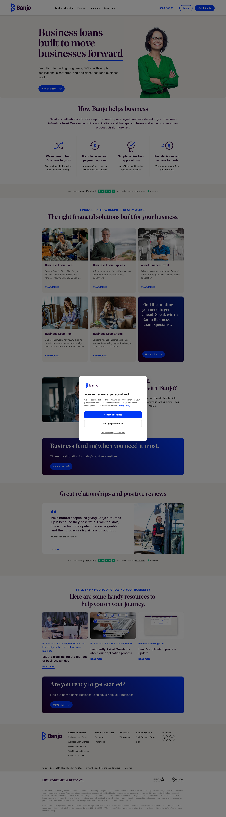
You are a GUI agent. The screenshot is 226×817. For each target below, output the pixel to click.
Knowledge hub (66, 643)
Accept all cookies (113, 414)
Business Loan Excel (77, 737)
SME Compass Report (146, 737)
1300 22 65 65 (166, 8)
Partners (99, 737)
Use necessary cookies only (113, 433)
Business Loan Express (78, 742)
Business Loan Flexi (77, 755)
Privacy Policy (124, 406)
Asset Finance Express (78, 751)
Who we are (125, 737)
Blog (138, 742)
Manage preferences (113, 423)
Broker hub (48, 643)
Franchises (100, 742)
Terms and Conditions (111, 768)
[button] (64, 9)
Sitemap (128, 768)
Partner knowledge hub (118, 643)
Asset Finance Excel (77, 746)
